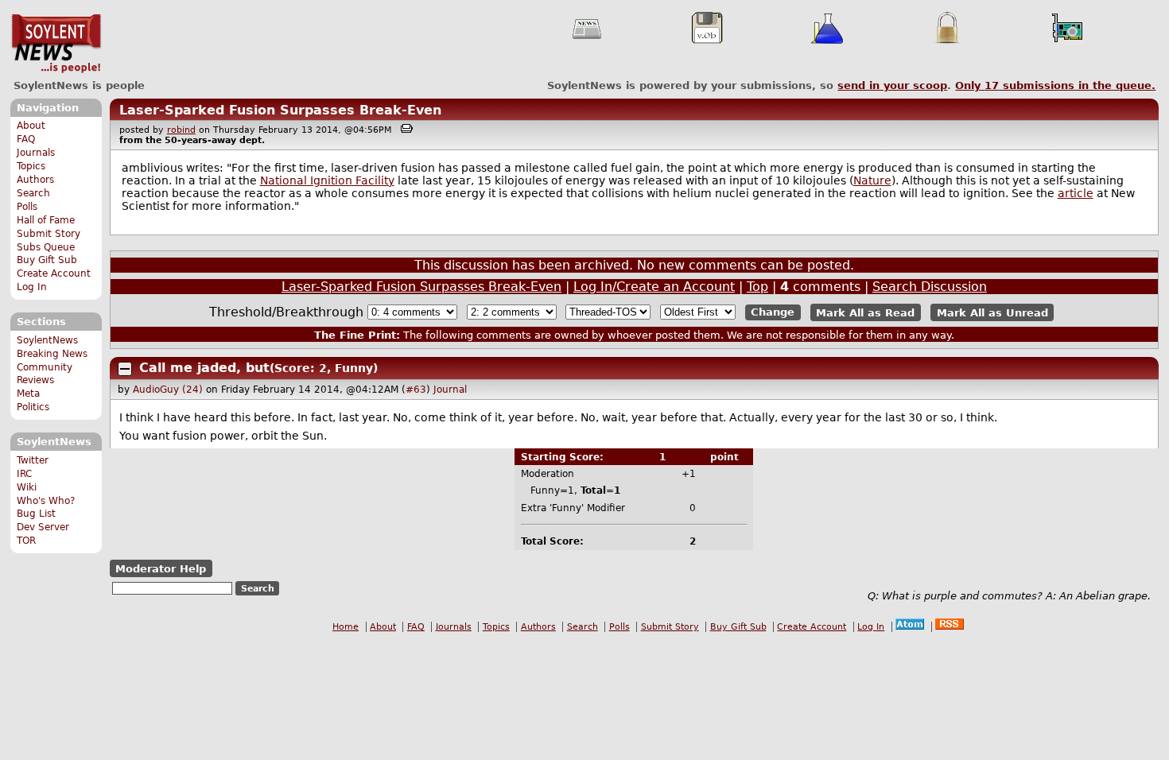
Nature (872, 180)
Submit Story (48, 233)
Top (757, 286)
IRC (24, 473)
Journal (450, 389)
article (1075, 193)
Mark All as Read (865, 312)
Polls (27, 206)
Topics (31, 166)
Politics (33, 407)
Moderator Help (160, 569)
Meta (28, 393)
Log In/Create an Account (654, 286)
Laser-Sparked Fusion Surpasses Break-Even (280, 110)
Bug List (36, 513)
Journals (36, 152)
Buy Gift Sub (47, 260)
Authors (35, 179)
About (31, 125)
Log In (32, 287)
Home (345, 627)
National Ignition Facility (327, 180)
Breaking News (52, 353)
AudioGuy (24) (168, 389)
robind (181, 130)
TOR (26, 540)
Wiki (27, 487)
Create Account (54, 273)
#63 (416, 389)
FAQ (26, 139)
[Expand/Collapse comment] (125, 369)
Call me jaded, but (204, 367)
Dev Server (43, 527)
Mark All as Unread (992, 312)
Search (33, 193)
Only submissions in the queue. (1055, 85)
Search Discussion (929, 286)
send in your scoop (892, 85)
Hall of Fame (46, 220)
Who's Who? (46, 500)
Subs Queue (46, 247)
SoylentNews (56, 44)
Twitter (33, 460)
